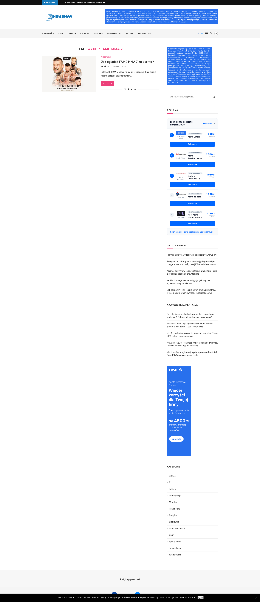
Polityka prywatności (130, 579)
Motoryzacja (114, 33)
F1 (170, 482)
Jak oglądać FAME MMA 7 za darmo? (127, 62)
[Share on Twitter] (132, 89)
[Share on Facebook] (128, 89)
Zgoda (200, 597)
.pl (209, 123)
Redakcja (105, 66)
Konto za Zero (194, 196)
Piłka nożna (174, 509)
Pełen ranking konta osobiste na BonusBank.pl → (192, 232)
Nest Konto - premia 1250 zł (195, 216)
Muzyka (129, 33)
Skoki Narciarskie (177, 528)
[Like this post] (125, 89)
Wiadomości (48, 33)
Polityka (98, 33)
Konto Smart (194, 137)
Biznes (72, 33)
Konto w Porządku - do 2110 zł (195, 177)
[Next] (63, 2)
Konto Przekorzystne (195, 157)
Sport (61, 33)
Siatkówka (174, 522)
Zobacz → (192, 144)
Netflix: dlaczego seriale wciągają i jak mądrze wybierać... (91, 4)
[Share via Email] (135, 89)
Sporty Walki (175, 541)
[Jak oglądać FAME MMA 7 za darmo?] (69, 74)
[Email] (202, 33)
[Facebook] (198, 33)
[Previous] (60, 2)
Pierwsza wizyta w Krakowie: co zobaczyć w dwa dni (192, 255)
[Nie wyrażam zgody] (256, 597)
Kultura (84, 33)
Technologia (144, 33)
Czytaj (106, 83)
